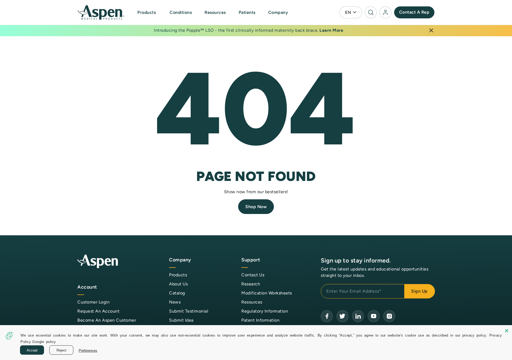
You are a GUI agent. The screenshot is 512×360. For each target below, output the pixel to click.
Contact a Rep (414, 12)
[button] (147, 12)
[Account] (385, 12)
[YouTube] (358, 316)
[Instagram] (389, 316)
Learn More (331, 30)
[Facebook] (327, 316)
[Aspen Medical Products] (102, 12)
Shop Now (256, 206)
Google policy (44, 341)
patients (247, 12)
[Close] (431, 30)
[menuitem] (152, 12)
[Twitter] (343, 316)
